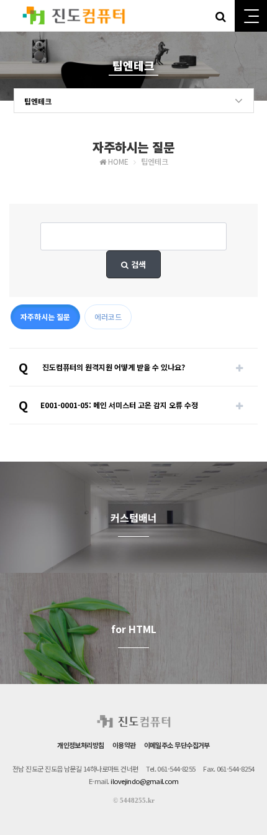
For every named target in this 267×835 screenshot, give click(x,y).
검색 (137, 264)
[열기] (239, 367)
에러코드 (108, 316)
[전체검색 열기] (220, 15)
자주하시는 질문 (45, 316)
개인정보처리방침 (80, 745)
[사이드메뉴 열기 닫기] (251, 16)
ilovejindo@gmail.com (144, 781)
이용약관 (124, 745)
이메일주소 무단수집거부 (177, 745)
